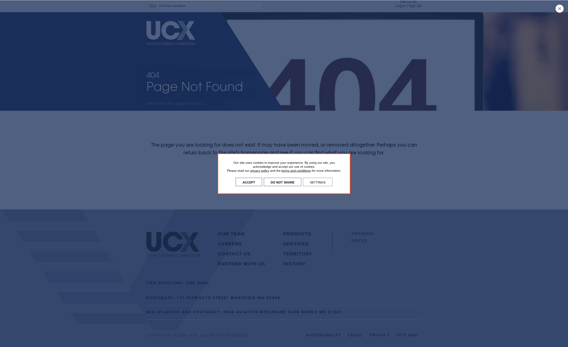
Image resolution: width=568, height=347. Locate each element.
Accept (249, 181)
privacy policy (259, 170)
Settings (317, 181)
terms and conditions (296, 170)
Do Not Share (282, 181)
